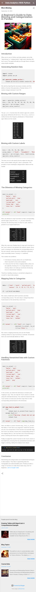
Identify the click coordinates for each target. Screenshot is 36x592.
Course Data (5, 564)
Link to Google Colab (13, 467)
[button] (34, 8)
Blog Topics (5, 544)
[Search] (34, 3)
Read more (31, 539)
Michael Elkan (22, 588)
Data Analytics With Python (17, 3)
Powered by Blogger (19, 585)
